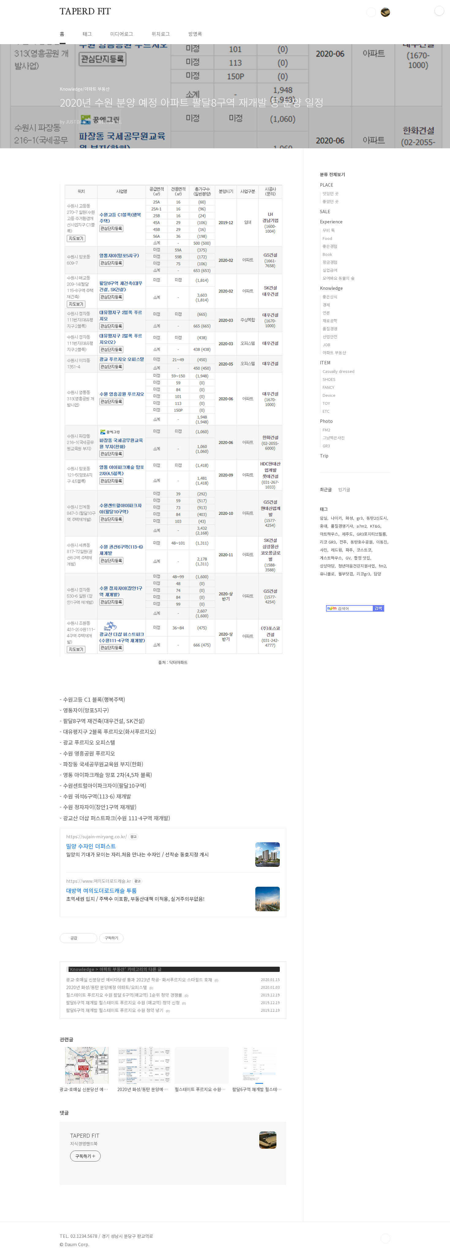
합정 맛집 (362, 558)
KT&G (375, 526)
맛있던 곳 (331, 193)
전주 (343, 542)
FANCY (328, 387)
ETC (326, 411)
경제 (326, 305)
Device (329, 395)
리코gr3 (363, 574)
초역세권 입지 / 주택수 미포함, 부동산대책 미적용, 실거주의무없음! (135, 898)
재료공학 (330, 321)
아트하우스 (329, 534)
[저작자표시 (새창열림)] (126, 938)
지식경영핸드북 (84, 1143)
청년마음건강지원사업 (356, 566)
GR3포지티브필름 (371, 534)
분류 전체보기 (332, 174)
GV (348, 558)
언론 (326, 313)
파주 (349, 550)
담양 (377, 574)
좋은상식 (330, 297)
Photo (326, 421)
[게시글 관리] (90, 938)
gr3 (360, 518)
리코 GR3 (328, 542)
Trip (324, 456)
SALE (325, 211)
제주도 (347, 534)
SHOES (329, 379)
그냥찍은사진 (334, 438)
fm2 (382, 566)
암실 (323, 518)
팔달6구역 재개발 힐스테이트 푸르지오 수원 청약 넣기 (114, 1010)
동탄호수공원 (362, 542)
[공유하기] (83, 938)
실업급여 (330, 270)
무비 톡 (329, 230)
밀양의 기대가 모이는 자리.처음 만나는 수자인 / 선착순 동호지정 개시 (137, 854)
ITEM (325, 362)
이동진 (381, 542)
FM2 (326, 430)
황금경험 (330, 262)
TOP (385, 1238)
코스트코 (364, 550)
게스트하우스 (331, 558)
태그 (87, 33)
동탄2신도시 (376, 518)
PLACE (326, 185)
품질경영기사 (342, 526)
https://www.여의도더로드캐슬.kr (98, 881)
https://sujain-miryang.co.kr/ (96, 836)
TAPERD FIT (85, 12)
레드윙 (336, 550)
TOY (326, 403)
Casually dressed (338, 371)
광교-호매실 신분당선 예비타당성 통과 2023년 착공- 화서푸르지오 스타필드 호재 (139, 979)
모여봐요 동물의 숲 (338, 278)
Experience (331, 221)
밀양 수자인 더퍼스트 (91, 846)
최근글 (326, 489)
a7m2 (361, 526)
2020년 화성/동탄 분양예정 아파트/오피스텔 (106, 987)
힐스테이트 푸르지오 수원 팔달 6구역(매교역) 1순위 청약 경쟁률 (124, 995)
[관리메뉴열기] (439, 10)
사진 (323, 550)
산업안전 (330, 336)
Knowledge (82, 969)
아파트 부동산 (112, 969)
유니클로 (327, 574)
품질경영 (330, 329)
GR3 (326, 446)
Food (327, 238)
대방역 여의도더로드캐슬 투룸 (101, 890)
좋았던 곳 (331, 201)
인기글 (344, 489)
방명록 (195, 33)
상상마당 (327, 566)
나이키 (336, 518)
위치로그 (161, 33)
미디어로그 (121, 33)
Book (327, 254)
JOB (326, 344)
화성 (349, 518)
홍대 (323, 526)
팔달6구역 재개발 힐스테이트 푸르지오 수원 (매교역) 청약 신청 (123, 1002)
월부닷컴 (345, 574)
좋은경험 (330, 246)
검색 (371, 12)
